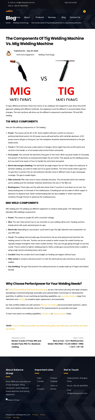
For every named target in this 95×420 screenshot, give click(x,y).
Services (52, 17)
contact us (46, 314)
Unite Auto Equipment (25, 55)
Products (40, 17)
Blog (64, 17)
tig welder (83, 326)
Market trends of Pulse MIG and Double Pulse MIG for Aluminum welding (26, 344)
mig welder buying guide (45, 326)
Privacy (35, 415)
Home (17, 17)
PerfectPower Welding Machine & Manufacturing (27, 290)
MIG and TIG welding (49, 305)
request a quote (59, 314)
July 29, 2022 (32, 51)
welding (22, 299)
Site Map (16, 418)
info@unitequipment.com (25, 3)
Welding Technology (21, 23)
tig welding (10, 329)
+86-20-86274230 (21, 6)
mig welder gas (62, 326)
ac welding (21, 326)
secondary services (68, 296)
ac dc (14, 326)
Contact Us (75, 17)
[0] (83, 13)
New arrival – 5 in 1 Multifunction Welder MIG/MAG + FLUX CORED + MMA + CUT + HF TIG (65, 344)
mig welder (31, 326)
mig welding (74, 326)
